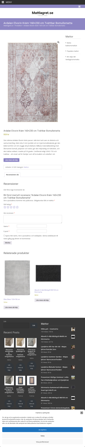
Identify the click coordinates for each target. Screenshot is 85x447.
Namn (6, 226)
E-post (7, 231)
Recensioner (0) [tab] (12, 175)
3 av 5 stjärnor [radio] (11, 207)
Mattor (26, 167)
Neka (42, 436)
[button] (82, 413)
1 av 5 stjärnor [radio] (5, 207)
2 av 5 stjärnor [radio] (8, 207)
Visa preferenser (42, 442)
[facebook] (79, 7)
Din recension (9, 213)
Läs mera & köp (11, 160)
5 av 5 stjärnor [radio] (17, 207)
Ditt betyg (8, 204)
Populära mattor (73, 51)
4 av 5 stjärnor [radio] (14, 207)
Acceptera (42, 430)
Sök (5, 321)
